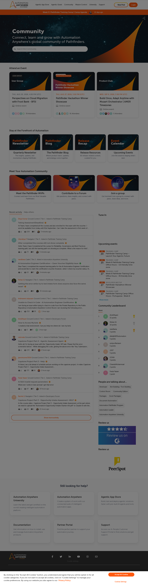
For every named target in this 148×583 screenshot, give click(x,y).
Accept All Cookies (121, 574)
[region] (74, 577)
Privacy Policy (65, 580)
